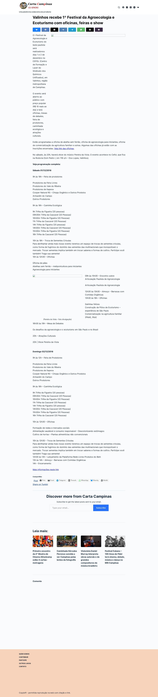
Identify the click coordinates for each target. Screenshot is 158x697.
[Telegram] (72, 30)
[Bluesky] (36, 30)
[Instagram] (127, 7)
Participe (23, 660)
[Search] (119, 7)
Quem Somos (24, 654)
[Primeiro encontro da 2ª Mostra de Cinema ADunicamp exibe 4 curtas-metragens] (43, 541)
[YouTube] (134, 7)
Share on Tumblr (40, 484)
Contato (22, 666)
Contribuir (23, 657)
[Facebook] (123, 7)
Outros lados (25, 663)
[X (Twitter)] (54, 30)
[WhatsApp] (81, 30)
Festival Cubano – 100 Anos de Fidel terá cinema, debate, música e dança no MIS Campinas (115, 557)
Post (36, 480)
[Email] (99, 30)
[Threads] (131, 7)
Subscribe (101, 508)
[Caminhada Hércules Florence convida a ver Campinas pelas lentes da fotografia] (67, 541)
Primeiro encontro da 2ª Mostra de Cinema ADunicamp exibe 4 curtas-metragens (42, 557)
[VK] (138, 7)
